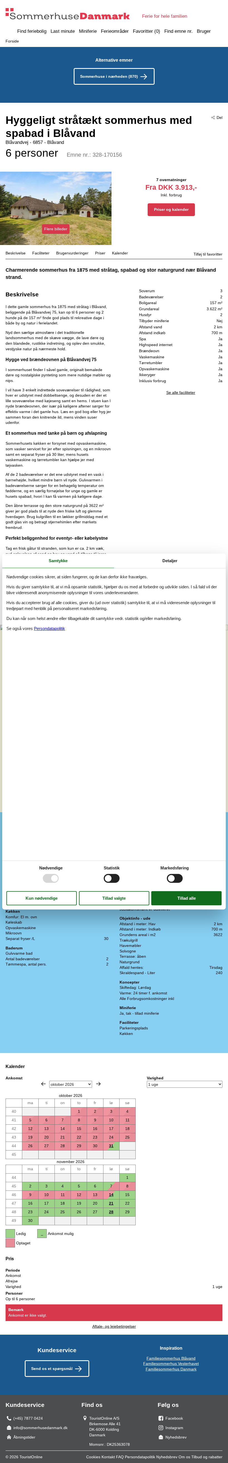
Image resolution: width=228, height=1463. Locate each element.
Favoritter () (146, 31)
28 (111, 1212)
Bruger (204, 31)
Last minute (63, 31)
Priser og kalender (171, 209)
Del (219, 117)
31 (111, 1146)
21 (111, 1203)
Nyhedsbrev (166, 1457)
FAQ (120, 1457)
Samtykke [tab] (58, 560)
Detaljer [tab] (169, 560)
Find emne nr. (178, 31)
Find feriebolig (31, 31)
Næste (98, 1084)
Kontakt (108, 1457)
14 (111, 1194)
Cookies (93, 1457)
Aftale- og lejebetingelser (114, 1326)
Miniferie (88, 31)
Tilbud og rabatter (206, 1457)
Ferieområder (115, 31)
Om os (184, 1457)
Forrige (43, 1084)
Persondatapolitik (140, 1457)
